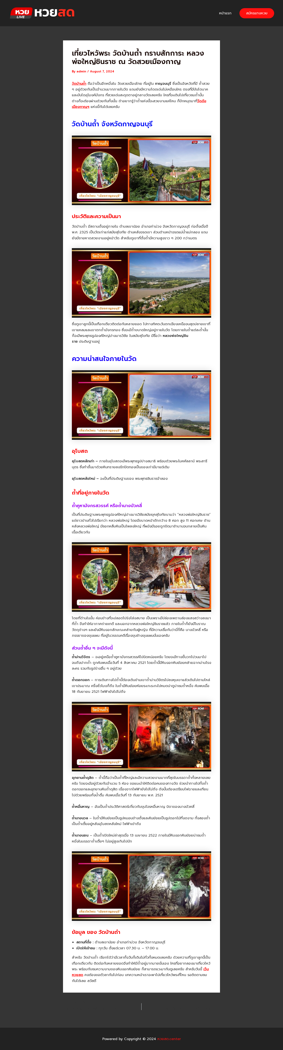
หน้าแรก (225, 13)
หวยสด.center (98, 13)
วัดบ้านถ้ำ (79, 83)
